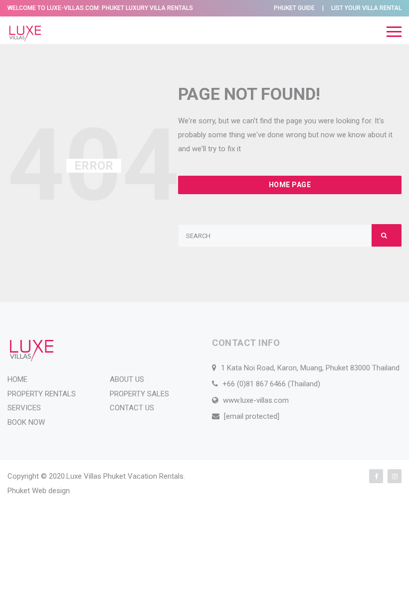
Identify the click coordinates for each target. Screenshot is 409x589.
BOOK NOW (26, 422)
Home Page (290, 185)
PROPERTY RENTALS (41, 393)
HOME (17, 379)
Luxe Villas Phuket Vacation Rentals (125, 476)
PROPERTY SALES (139, 393)
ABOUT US (127, 379)
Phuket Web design (38, 490)
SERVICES (24, 407)
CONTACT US (132, 407)
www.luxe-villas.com (256, 400)
